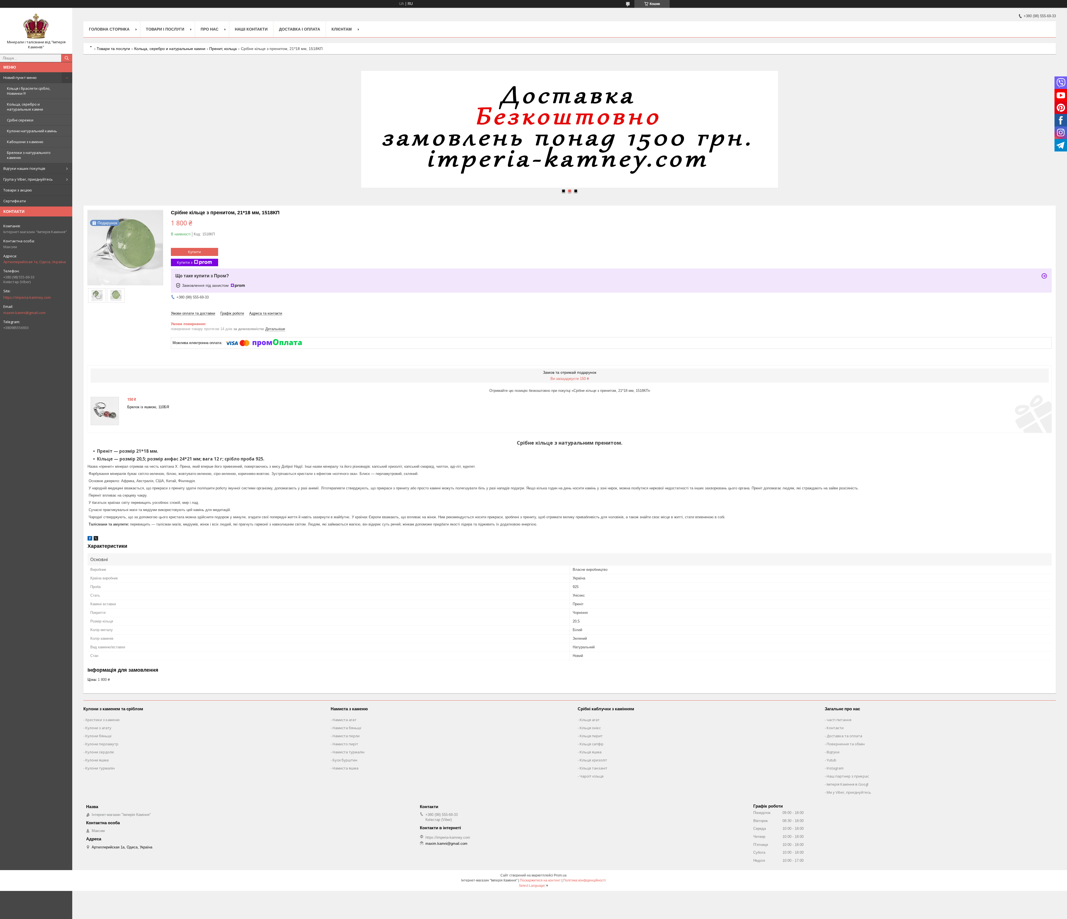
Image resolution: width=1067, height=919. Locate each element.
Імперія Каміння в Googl (847, 784)
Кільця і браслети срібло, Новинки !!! (28, 91)
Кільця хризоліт (593, 760)
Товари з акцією (17, 190)
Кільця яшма (591, 751)
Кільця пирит (591, 735)
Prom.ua (560, 875)
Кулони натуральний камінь (32, 130)
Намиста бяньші (347, 727)
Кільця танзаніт (593, 768)
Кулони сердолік (99, 751)
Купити (194, 251)
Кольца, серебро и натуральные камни (25, 107)
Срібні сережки (20, 120)
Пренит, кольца (223, 48)
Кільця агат (590, 719)
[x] (96, 539)
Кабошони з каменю (25, 141)
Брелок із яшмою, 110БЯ (148, 407)
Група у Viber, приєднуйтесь (28, 179)
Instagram (835, 768)
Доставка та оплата (844, 735)
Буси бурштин (345, 760)
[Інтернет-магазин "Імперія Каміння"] (36, 26)
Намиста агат (345, 719)
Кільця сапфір (592, 743)
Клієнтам (341, 29)
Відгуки (833, 751)
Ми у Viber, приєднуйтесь (849, 792)
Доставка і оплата (299, 29)
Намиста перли (346, 735)
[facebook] (90, 539)
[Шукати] (66, 58)
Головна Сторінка (109, 29)
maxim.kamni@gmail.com (24, 312)
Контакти (835, 727)
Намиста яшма (345, 768)
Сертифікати (14, 200)
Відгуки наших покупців (24, 168)
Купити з (185, 262)
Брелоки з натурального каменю (29, 155)
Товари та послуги (113, 48)
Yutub (831, 760)
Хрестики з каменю (102, 719)
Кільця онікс (590, 727)
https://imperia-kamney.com (27, 297)
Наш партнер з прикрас (848, 776)
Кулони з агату (98, 727)
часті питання (839, 719)
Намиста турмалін (349, 751)
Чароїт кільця (592, 776)
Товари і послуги (165, 29)
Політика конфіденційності (584, 880)
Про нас (209, 29)
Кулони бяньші (98, 735)
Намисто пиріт (345, 743)
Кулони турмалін (100, 768)
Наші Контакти (251, 29)
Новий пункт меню (20, 77)
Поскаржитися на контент (540, 880)
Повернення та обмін (846, 743)
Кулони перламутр (101, 743)
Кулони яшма (97, 760)
